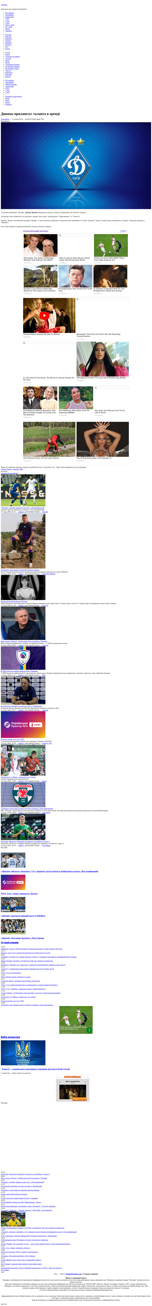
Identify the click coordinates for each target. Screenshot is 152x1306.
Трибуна (8, 31)
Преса (7, 29)
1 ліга (7, 21)
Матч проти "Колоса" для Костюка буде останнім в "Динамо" (24, 641)
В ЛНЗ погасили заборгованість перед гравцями (19, 671)
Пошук (8, 77)
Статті (7, 52)
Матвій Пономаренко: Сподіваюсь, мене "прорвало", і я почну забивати (28, 1206)
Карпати (8, 39)
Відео (7, 62)
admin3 (21, 512)
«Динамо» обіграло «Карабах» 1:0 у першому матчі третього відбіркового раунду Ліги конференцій (49, 871)
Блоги (7, 54)
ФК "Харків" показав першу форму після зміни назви (21, 1264)
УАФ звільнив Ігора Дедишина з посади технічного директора (24, 1240)
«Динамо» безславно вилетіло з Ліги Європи (22, 938)
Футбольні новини (12, 66)
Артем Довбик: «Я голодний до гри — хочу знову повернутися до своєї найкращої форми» (35, 1244)
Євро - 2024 (9, 25)
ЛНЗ (44, 675)
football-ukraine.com (74, 1274)
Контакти (9, 73)
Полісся (8, 45)
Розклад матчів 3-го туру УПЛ (12, 739)
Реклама (8, 75)
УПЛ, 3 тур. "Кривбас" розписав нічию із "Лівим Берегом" (23, 989)
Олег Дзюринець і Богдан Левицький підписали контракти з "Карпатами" (29, 1236)
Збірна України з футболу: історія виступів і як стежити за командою (27, 961)
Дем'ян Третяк (6, 469)
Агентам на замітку (12, 56)
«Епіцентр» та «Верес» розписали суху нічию (18, 777)
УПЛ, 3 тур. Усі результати (11, 973)
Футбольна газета (12, 69)
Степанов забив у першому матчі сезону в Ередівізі (20, 981)
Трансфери (9, 15)
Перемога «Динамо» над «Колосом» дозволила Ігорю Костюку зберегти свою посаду (33, 965)
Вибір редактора (10, 1037)
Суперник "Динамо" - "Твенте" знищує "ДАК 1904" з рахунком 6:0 (26, 1210)
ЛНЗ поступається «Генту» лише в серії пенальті (19, 1252)
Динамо (8, 35)
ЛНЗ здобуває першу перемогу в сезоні (16, 977)
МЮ (21, 469)
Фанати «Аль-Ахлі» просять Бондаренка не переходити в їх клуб (25, 953)
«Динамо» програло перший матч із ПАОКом (23, 916)
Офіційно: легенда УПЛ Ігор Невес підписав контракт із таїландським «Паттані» (31, 949)
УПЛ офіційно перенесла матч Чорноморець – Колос (21, 1202)
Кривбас (8, 43)
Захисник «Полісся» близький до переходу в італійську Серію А (25, 841)
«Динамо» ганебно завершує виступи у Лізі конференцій (22, 508)
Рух (6, 47)
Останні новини (9, 942)
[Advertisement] (17, 1137)
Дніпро (8, 41)
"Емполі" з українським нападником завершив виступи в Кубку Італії (27, 969)
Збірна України (11, 84)
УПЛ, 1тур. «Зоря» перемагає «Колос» (19, 893)
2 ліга (7, 23)
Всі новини (9, 13)
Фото (7, 60)
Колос (7, 49)
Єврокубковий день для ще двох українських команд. (21, 1260)
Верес (44, 781)
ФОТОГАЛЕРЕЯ (48, 574)
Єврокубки (9, 17)
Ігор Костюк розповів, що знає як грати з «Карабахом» (21, 706)
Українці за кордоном (13, 96)
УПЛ (7, 19)
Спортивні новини (12, 64)
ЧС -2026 (8, 27)
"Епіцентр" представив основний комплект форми (20, 570)
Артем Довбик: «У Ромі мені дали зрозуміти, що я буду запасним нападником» (31, 993)
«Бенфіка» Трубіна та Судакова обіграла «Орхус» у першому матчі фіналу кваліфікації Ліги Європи (39, 957)
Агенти (8, 58)
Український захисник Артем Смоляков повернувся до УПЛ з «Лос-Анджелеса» (31, 1268)
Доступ (8, 71)
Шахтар (8, 37)
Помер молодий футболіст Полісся (14, 601)
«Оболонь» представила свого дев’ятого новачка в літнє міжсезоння (27, 809)
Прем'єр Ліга (47, 743)
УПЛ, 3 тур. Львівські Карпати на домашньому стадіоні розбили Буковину (29, 985)
